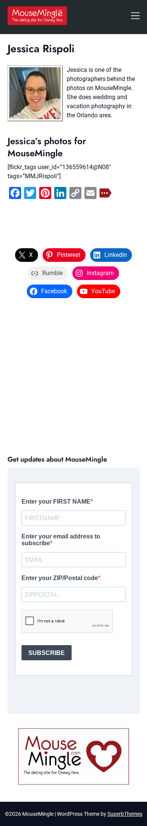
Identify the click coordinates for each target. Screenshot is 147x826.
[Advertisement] (73, 376)
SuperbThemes (124, 814)
